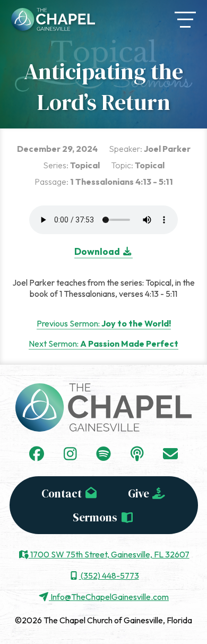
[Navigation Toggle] (185, 20)
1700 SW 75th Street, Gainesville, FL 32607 (109, 554)
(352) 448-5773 (109, 575)
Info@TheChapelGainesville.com (109, 596)
